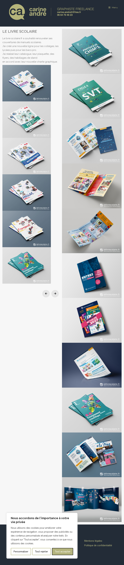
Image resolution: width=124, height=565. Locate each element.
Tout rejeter (41, 551)
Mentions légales (93, 540)
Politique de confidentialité (98, 545)
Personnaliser (21, 551)
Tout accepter (62, 551)
